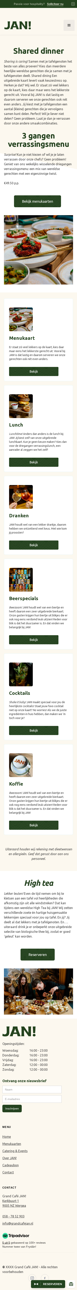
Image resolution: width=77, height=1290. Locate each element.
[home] (16, 25)
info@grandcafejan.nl (17, 1223)
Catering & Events (15, 1151)
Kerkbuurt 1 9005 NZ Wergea (14, 1203)
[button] (69, 25)
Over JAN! (9, 1158)
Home (6, 1136)
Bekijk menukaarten (37, 201)
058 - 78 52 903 (13, 1216)
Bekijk (34, 371)
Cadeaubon (10, 1165)
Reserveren (37, 955)
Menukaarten (11, 1144)
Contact (8, 1172)
